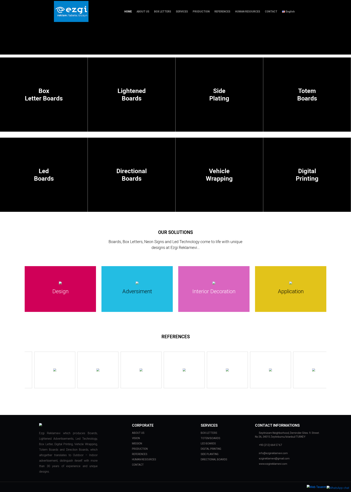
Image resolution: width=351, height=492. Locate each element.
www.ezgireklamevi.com (272, 463)
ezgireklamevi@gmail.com (274, 458)
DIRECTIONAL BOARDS (214, 459)
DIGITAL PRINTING (211, 448)
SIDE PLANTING (209, 454)
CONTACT (138, 464)
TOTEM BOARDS (210, 438)
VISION (136, 438)
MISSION (137, 443)
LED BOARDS (208, 443)
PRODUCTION (140, 448)
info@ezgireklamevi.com (273, 453)
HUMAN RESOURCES (144, 459)
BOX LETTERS (209, 432)
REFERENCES (139, 454)
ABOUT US (138, 432)
